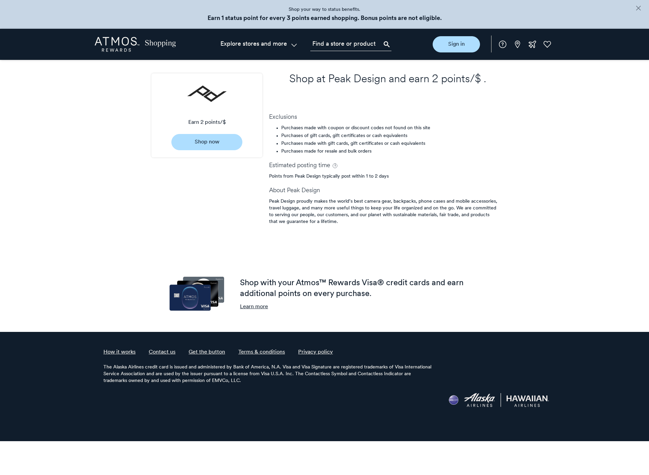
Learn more (254, 307)
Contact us (162, 352)
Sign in (456, 44)
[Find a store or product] (350, 44)
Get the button (207, 352)
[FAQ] (502, 44)
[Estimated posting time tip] (335, 165)
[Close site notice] (638, 8)
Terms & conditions (261, 352)
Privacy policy (315, 352)
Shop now (207, 142)
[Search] (387, 44)
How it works (119, 352)
